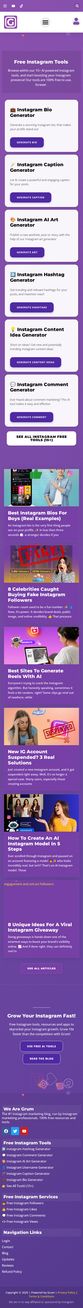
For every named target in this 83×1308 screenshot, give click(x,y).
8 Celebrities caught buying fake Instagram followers (36, 594)
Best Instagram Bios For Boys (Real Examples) (37, 515)
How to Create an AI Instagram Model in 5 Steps (34, 843)
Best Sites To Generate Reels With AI (35, 673)
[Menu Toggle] (45, 22)
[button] (77, 6)
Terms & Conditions (41, 1296)
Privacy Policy (66, 1292)
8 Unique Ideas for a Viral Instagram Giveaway (40, 927)
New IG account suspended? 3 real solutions (31, 757)
